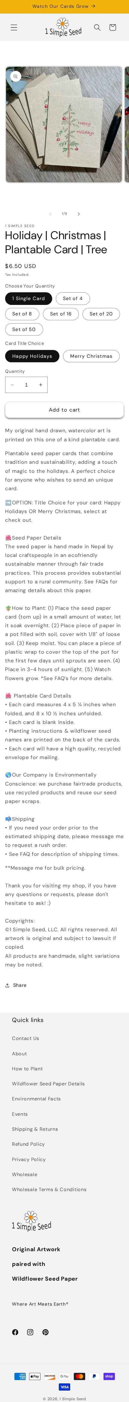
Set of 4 (73, 298)
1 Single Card (28, 298)
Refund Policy (28, 1144)
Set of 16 (61, 314)
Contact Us (25, 1038)
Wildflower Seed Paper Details (48, 1084)
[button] (14, 27)
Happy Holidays (32, 356)
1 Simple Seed (72, 1398)
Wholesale (24, 1174)
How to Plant (27, 1069)
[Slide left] (50, 214)
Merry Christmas (91, 356)
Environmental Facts (36, 1099)
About (19, 1054)
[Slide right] (78, 214)
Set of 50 (24, 329)
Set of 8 (22, 314)
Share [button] (20, 985)
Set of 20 (101, 314)
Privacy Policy (29, 1159)
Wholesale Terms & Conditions (49, 1189)
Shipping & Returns (35, 1129)
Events (20, 1114)
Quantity (15, 371)
